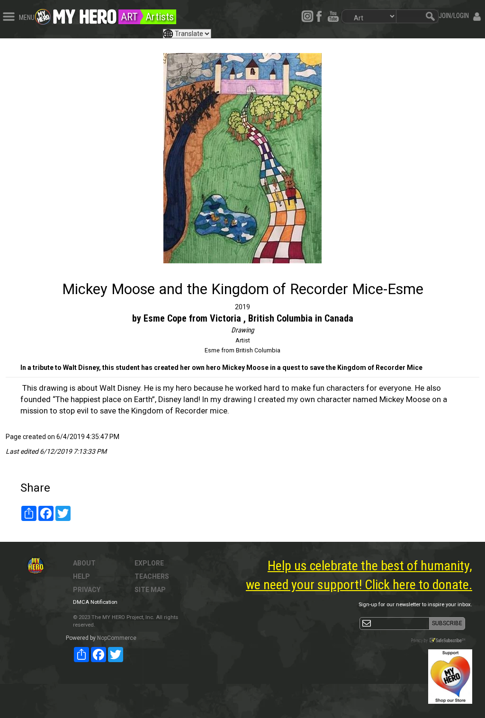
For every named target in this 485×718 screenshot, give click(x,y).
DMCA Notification (95, 602)
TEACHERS (152, 576)
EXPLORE (149, 563)
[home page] (84, 14)
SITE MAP (150, 589)
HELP (81, 576)
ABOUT (84, 563)
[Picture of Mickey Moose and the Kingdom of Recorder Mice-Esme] (242, 158)
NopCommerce (116, 638)
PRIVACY (86, 589)
